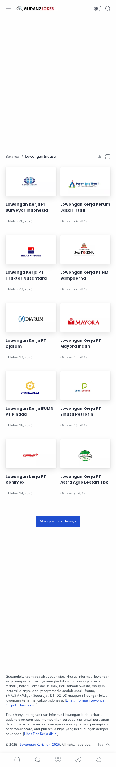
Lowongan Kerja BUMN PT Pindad (29, 411)
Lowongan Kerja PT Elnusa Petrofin (80, 411)
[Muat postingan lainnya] (58, 521)
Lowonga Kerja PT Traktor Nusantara (26, 275)
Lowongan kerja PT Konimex (26, 479)
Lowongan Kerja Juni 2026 (40, 744)
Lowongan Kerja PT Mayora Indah (80, 343)
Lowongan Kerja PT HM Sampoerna (84, 275)
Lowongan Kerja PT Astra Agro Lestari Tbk (84, 479)
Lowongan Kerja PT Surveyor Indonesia (27, 207)
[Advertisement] (58, 82)
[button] (97, 8)
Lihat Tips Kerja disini (40, 733)
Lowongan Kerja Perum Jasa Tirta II (85, 207)
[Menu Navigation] (8, 8)
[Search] (107, 8)
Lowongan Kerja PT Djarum (26, 343)
